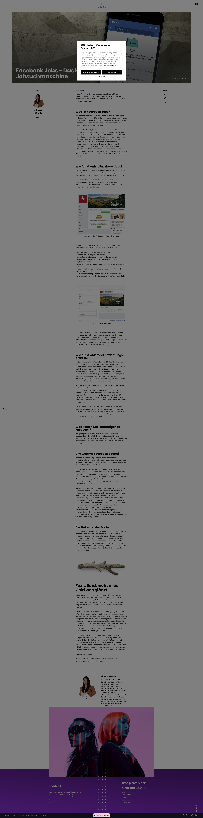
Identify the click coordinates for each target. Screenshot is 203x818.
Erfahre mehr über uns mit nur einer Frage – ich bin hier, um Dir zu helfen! (103, 811)
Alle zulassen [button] (112, 72)
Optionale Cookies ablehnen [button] (91, 72)
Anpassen (101, 76)
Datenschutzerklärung (110, 65)
